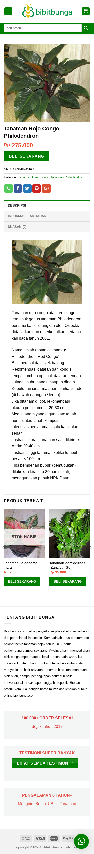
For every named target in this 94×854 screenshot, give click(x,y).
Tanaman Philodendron (66, 177)
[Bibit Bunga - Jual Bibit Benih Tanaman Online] (47, 11)
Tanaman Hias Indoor (33, 177)
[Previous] (3, 557)
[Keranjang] (86, 11)
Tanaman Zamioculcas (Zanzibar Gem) (67, 565)
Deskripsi (17, 205)
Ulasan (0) (17, 227)
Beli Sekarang (26, 156)
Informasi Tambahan (27, 216)
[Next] (90, 557)
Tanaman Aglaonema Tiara (20, 565)
